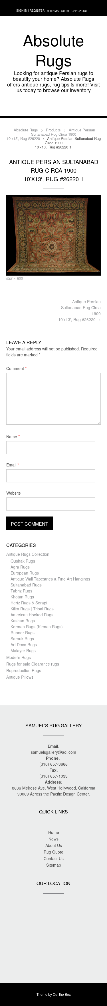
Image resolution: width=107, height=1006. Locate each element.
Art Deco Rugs (24, 644)
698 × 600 (14, 278)
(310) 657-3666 (53, 764)
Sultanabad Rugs (26, 585)
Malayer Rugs (23, 650)
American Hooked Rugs (32, 614)
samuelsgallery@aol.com (53, 752)
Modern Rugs (18, 657)
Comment (16, 368)
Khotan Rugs (22, 597)
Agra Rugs (20, 567)
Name (13, 436)
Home (53, 832)
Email (12, 465)
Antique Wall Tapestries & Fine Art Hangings (50, 579)
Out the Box (62, 994)
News (53, 839)
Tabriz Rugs (21, 591)
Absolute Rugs (53, 50)
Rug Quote (53, 852)
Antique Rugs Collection (27, 554)
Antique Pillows (19, 677)
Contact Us (54, 858)
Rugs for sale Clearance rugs (32, 664)
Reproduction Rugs (23, 670)
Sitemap (53, 865)
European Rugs (25, 573)
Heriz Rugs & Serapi (29, 603)
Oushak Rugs (23, 561)
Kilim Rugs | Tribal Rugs (32, 609)
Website (13, 493)
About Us (53, 845)
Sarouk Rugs (22, 638)
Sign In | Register (30, 11)
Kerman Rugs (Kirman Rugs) (37, 626)
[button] (53, 107)
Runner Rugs (23, 632)
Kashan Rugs (23, 620)
